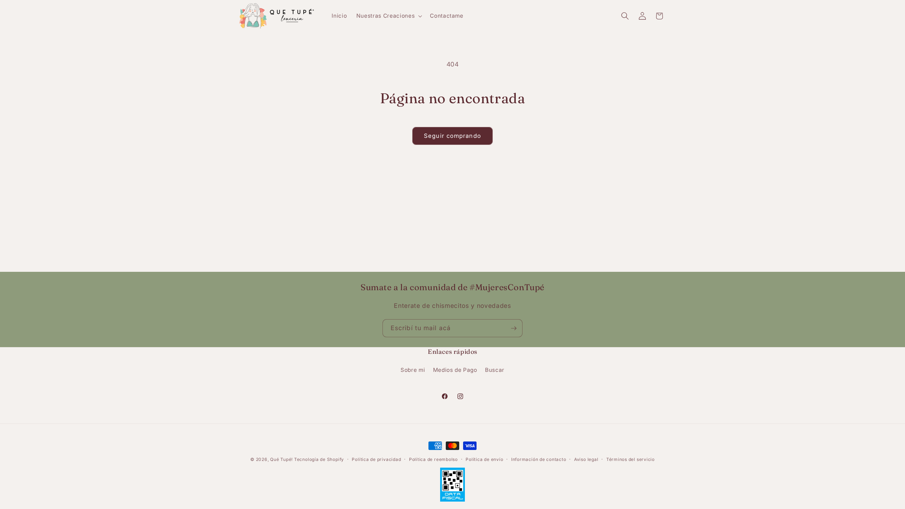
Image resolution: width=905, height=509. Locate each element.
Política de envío (484, 459)
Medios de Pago (455, 370)
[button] (388, 16)
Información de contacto (538, 459)
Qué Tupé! (282, 459)
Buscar (494, 370)
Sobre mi (413, 370)
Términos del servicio (630, 459)
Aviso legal (586, 459)
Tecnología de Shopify (319, 459)
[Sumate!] (513, 328)
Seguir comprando (452, 135)
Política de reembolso (433, 459)
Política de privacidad (376, 459)
